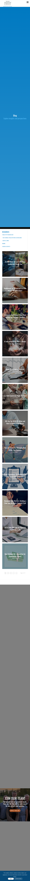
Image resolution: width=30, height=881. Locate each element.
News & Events (6, 246)
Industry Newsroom (7, 234)
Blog (3, 243)
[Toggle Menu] (27, 2)
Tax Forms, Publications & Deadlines (12, 237)
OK (11, 878)
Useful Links (5, 240)
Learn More (18, 878)
